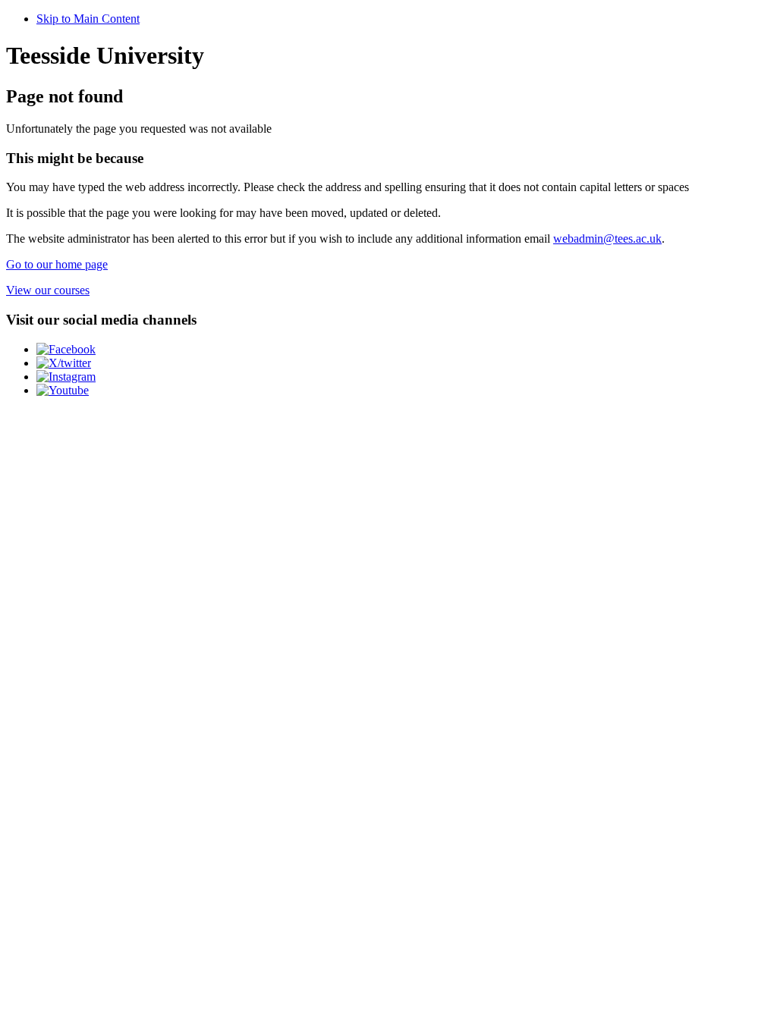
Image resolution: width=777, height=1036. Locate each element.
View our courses (48, 290)
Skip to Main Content (88, 18)
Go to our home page (57, 264)
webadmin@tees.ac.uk (607, 238)
